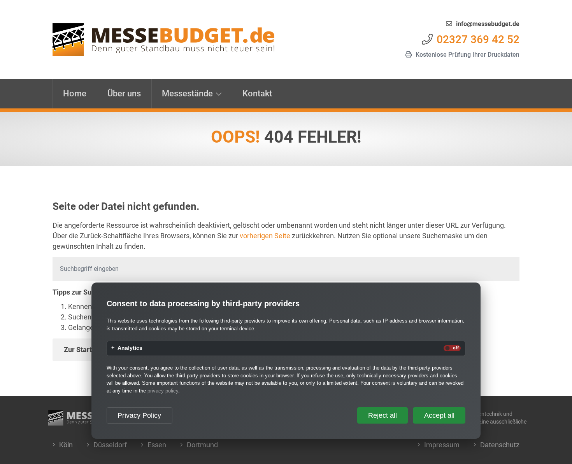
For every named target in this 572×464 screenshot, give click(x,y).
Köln (66, 445)
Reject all (382, 415)
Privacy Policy (139, 415)
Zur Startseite (85, 349)
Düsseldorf (110, 445)
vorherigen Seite (265, 236)
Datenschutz (499, 445)
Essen (156, 445)
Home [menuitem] (74, 93)
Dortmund (202, 445)
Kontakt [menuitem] (257, 93)
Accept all (439, 415)
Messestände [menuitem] (187, 93)
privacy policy (162, 391)
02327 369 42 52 (478, 39)
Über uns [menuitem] (124, 93)
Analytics (130, 348)
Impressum (442, 445)
